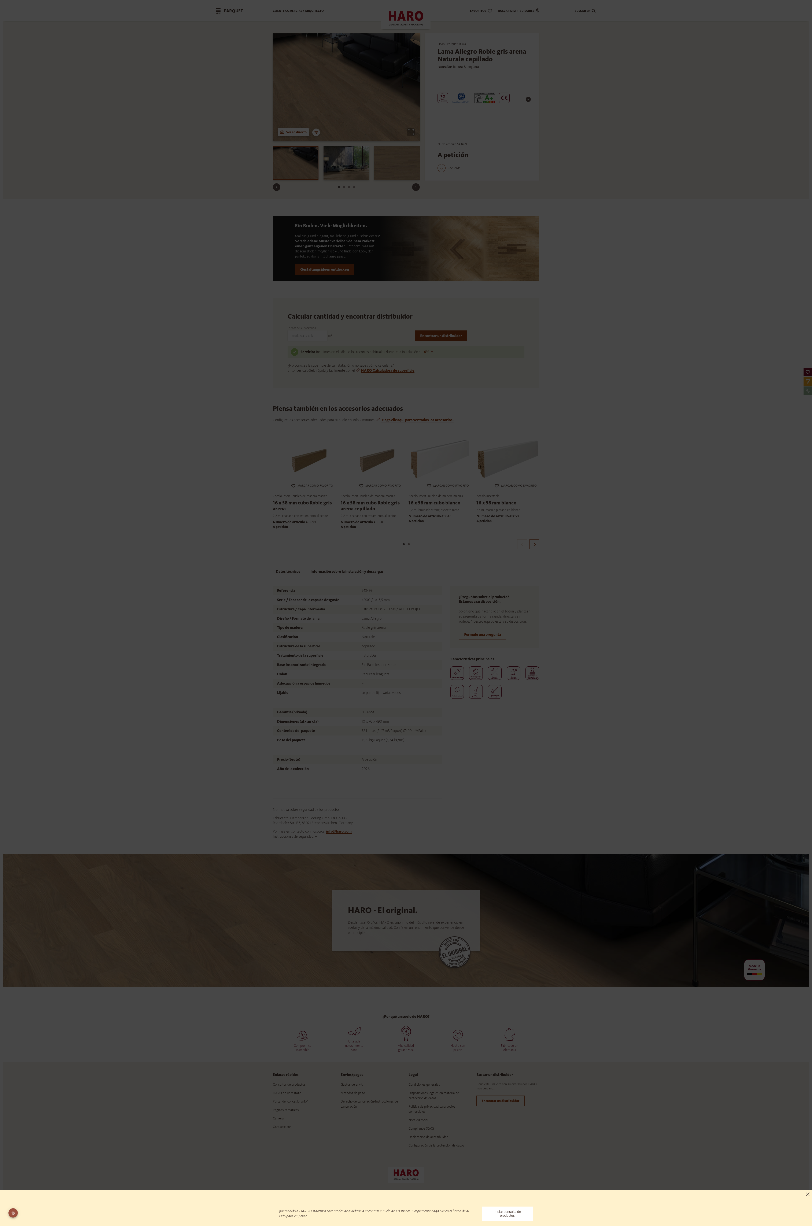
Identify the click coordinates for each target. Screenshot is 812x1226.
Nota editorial (418, 1120)
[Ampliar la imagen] (411, 132)
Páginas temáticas (286, 1110)
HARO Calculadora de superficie (387, 370)
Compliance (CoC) (421, 1128)
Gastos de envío (352, 1084)
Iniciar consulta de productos (507, 1213)
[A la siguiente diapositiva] (416, 187)
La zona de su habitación (302, 328)
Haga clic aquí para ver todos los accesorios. (417, 420)
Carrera (278, 1118)
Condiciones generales (424, 1084)
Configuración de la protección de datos (436, 1145)
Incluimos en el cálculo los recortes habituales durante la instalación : (368, 351)
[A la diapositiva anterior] (276, 187)
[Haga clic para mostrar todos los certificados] (528, 99)
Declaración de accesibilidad (428, 1137)
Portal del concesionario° (290, 1101)
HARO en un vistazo (287, 1093)
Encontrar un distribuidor (441, 335)
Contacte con (282, 1127)
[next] (534, 544)
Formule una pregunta (482, 634)
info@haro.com (339, 831)
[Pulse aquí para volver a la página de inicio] (406, 1174)
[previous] (522, 544)
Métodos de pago (353, 1093)
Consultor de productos (289, 1084)
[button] (808, 372)
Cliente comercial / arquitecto (298, 11)
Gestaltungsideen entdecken (324, 269)
